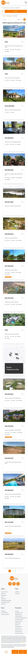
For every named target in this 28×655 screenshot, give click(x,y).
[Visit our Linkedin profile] (14, 584)
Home (3, 16)
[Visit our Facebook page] (10, 584)
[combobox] (9, 7)
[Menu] (26, 2)
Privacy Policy (22, 642)
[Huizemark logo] (5, 2)
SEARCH (16, 11)
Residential (9, 16)
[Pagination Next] (21, 571)
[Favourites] (22, 42)
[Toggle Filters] (2, 11)
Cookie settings (6, 651)
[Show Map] (24, 19)
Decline (15, 651)
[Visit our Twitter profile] (18, 584)
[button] (23, 33)
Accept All (22, 651)
